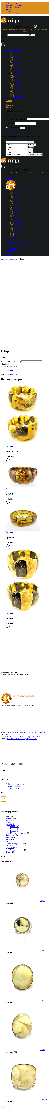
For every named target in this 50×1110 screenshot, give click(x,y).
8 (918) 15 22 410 (23, 26)
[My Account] (3, 41)
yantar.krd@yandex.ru (15, 737)
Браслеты (31, 145)
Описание (10, 370)
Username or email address (16, 119)
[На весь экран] (6, 1106)
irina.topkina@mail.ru (32, 737)
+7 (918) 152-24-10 (14, 739)
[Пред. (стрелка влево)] (2, 1108)
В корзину (5, 364)
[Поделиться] (4, 1106)
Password (10, 123)
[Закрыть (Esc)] (2, 1106)
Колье (30, 152)
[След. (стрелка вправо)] (4, 1108)
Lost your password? (13, 132)
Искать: (4, 35)
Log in (22, 128)
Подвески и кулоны (35, 154)
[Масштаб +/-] (9, 1106)
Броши (30, 147)
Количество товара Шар (10, 361)
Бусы (30, 149)
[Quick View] (8, 461)
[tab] (27, 370)
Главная (4, 259)
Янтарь (30, 142)
